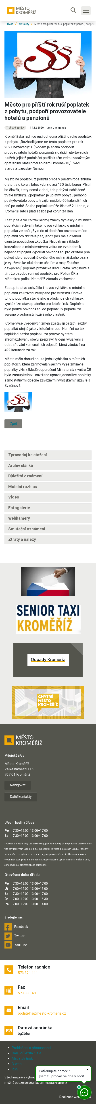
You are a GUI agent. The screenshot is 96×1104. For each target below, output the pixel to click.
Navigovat (17, 785)
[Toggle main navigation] (86, 10)
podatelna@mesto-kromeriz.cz (42, 1013)
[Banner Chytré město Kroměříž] (48, 702)
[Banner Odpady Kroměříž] (48, 660)
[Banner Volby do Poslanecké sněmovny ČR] (48, 581)
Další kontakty (21, 797)
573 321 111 (28, 973)
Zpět (13, 424)
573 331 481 (28, 993)
